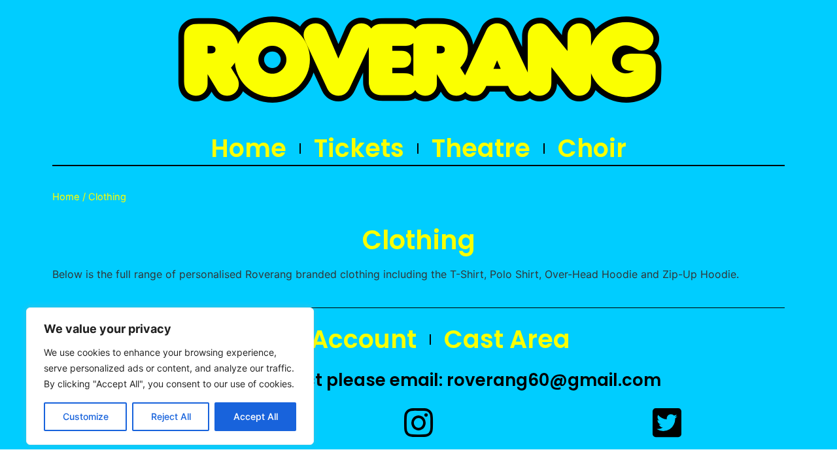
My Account (342, 339)
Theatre (481, 148)
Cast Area (507, 339)
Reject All (171, 416)
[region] (170, 376)
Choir (592, 148)
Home (248, 148)
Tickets (359, 148)
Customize (86, 416)
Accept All (255, 416)
